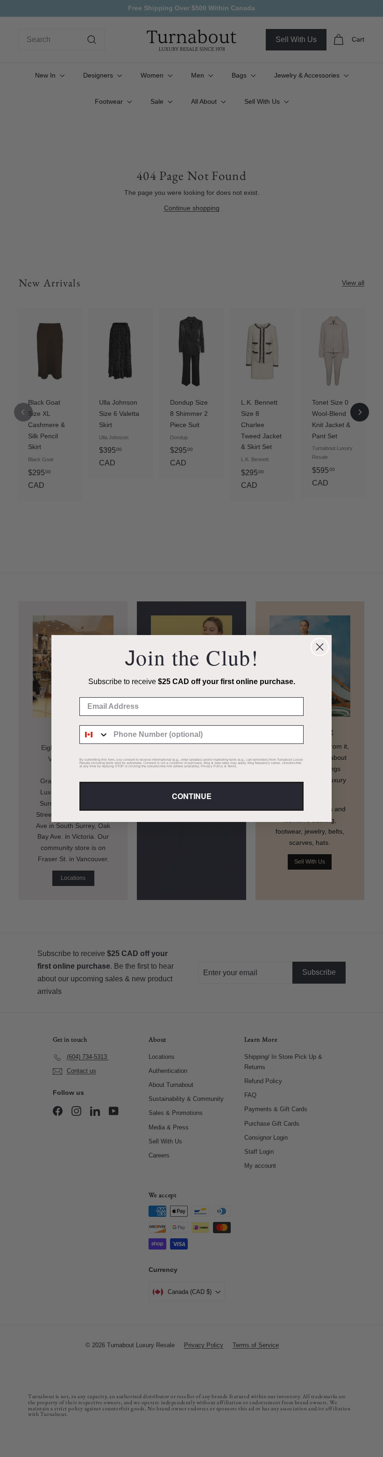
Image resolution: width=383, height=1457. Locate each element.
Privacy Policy (212, 766)
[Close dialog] (320, 647)
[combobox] (94, 734)
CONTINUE (192, 796)
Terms (231, 766)
